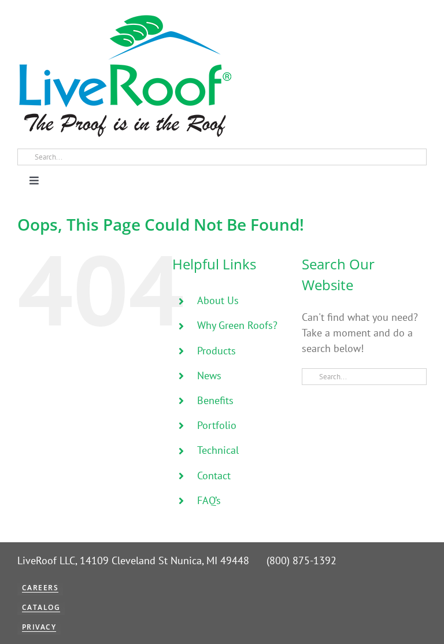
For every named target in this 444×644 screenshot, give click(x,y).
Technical (218, 450)
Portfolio (216, 425)
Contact (214, 475)
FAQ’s (209, 500)
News (209, 375)
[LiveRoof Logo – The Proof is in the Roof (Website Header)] (124, 17)
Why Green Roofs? (237, 325)
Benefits (215, 400)
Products (216, 350)
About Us (218, 300)
